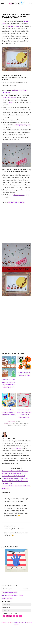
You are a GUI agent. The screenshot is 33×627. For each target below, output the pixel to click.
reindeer (26, 423)
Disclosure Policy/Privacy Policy (12, 595)
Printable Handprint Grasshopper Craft (15, 478)
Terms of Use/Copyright (10, 592)
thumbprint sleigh (14, 26)
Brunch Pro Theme (20, 622)
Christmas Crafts (17, 423)
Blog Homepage (7, 598)
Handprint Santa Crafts (16, 202)
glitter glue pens (20, 125)
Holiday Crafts (20, 421)
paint (10, 102)
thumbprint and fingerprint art (16, 425)
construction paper (9, 97)
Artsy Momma (16, 448)
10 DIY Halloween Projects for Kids (13, 476)
